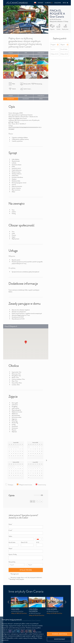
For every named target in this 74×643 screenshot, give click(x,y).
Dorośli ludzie (12, 542)
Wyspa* (10, 548)
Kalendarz (26, 56)
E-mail (10, 530)
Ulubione (49, 3)
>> (41, 501)
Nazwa (10, 524)
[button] (35, 2)
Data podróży (12, 562)
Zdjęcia (11, 53)
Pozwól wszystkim (59, 634)
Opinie (41, 56)
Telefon (10, 536)
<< (31, 501)
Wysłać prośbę (26, 570)
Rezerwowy (10, 56)
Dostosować (59, 639)
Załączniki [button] (57, 3)
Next (45, 19)
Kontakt (40, 3)
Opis (26, 53)
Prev (6, 19)
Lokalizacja (40, 53)
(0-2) (37, 542)
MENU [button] (65, 3)
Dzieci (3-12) (24, 542)
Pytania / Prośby (13, 554)
